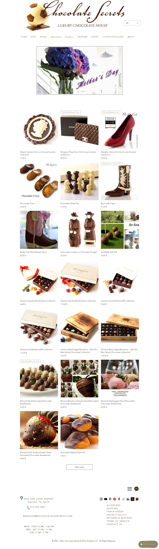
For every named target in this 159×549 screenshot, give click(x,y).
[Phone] (28, 508)
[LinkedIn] (128, 499)
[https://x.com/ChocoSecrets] (132, 499)
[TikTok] (123, 499)
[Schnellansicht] (39, 130)
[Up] (136, 489)
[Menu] (129, 489)
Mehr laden (79, 467)
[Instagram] (101, 499)
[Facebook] (119, 499)
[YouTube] (105, 499)
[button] (33, 35)
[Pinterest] (110, 499)
